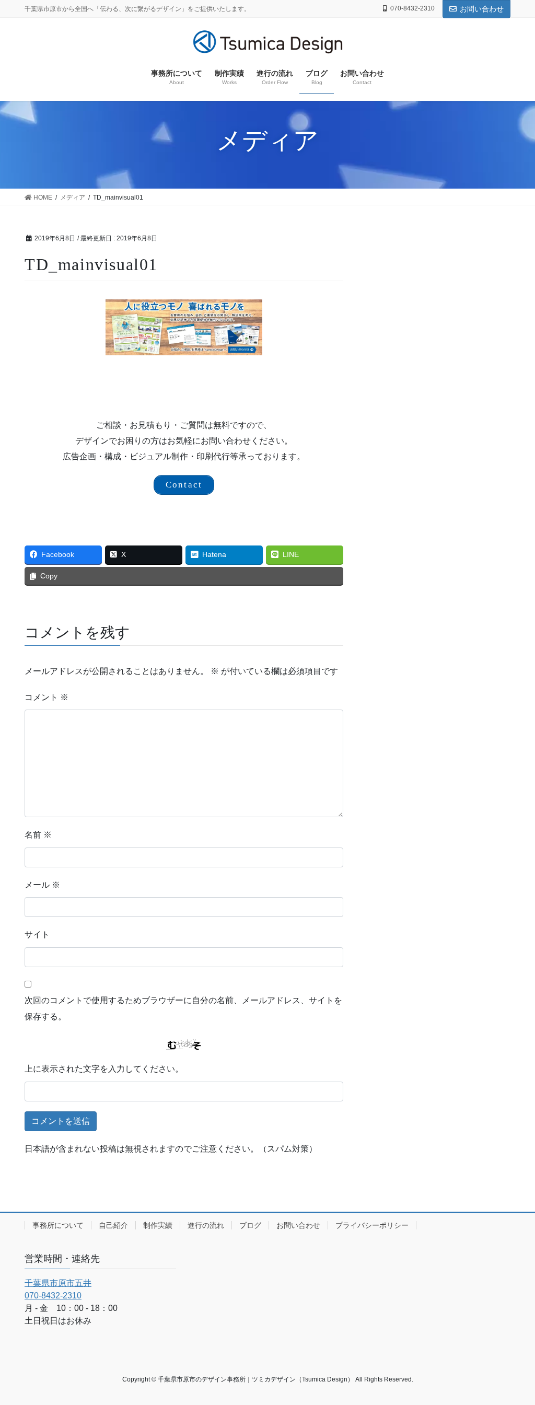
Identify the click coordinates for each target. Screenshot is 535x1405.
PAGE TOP (512, 1353)
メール (42, 884)
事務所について (58, 1225)
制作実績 (157, 1225)
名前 (38, 834)
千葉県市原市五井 (58, 1283)
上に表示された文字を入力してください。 (104, 1068)
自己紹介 (113, 1225)
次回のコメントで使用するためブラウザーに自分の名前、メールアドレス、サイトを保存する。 (183, 1008)
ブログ (250, 1225)
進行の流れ (206, 1225)
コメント (46, 697)
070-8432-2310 (412, 8)
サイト (37, 934)
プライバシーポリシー (372, 1225)
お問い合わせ (482, 9)
